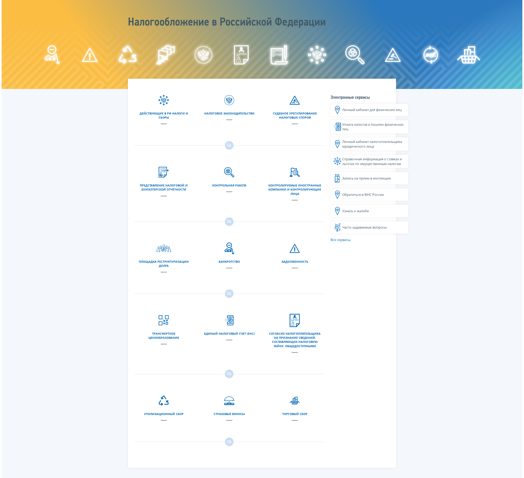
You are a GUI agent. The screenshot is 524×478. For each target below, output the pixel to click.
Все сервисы (340, 240)
